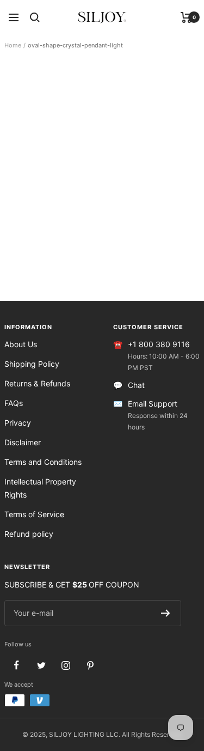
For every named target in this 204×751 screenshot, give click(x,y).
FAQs (13, 403)
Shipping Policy (31, 363)
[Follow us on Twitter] (41, 665)
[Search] (35, 17)
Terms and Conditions (43, 462)
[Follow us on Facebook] (16, 665)
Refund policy (28, 533)
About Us (20, 344)
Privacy (17, 422)
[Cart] (186, 17)
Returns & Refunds (37, 383)
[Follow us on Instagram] (65, 665)
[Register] (165, 613)
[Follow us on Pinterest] (90, 665)
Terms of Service (34, 514)
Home (12, 45)
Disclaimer (22, 442)
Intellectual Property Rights (40, 488)
